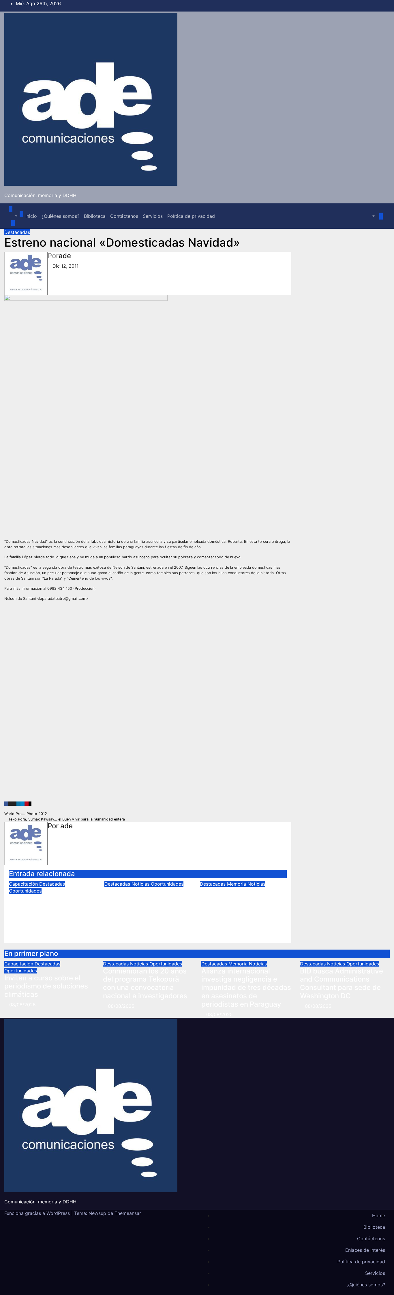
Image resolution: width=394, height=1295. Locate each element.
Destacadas (17, 232)
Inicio (31, 216)
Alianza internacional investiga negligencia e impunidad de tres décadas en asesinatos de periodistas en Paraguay (243, 908)
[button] (13, 216)
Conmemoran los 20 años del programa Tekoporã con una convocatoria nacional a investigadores (146, 903)
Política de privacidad (191, 216)
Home (378, 1215)
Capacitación (24, 884)
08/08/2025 (22, 1004)
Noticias (141, 884)
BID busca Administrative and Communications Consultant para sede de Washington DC (341, 983)
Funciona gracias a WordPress (37, 1213)
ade (65, 256)
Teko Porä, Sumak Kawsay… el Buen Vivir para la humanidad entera (66, 819)
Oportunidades (25, 891)
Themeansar (128, 1213)
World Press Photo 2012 (26, 814)
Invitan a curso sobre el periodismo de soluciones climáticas (51, 906)
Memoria (237, 884)
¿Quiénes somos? (60, 216)
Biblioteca (95, 216)
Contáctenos (124, 216)
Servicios (153, 216)
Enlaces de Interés (365, 1250)
